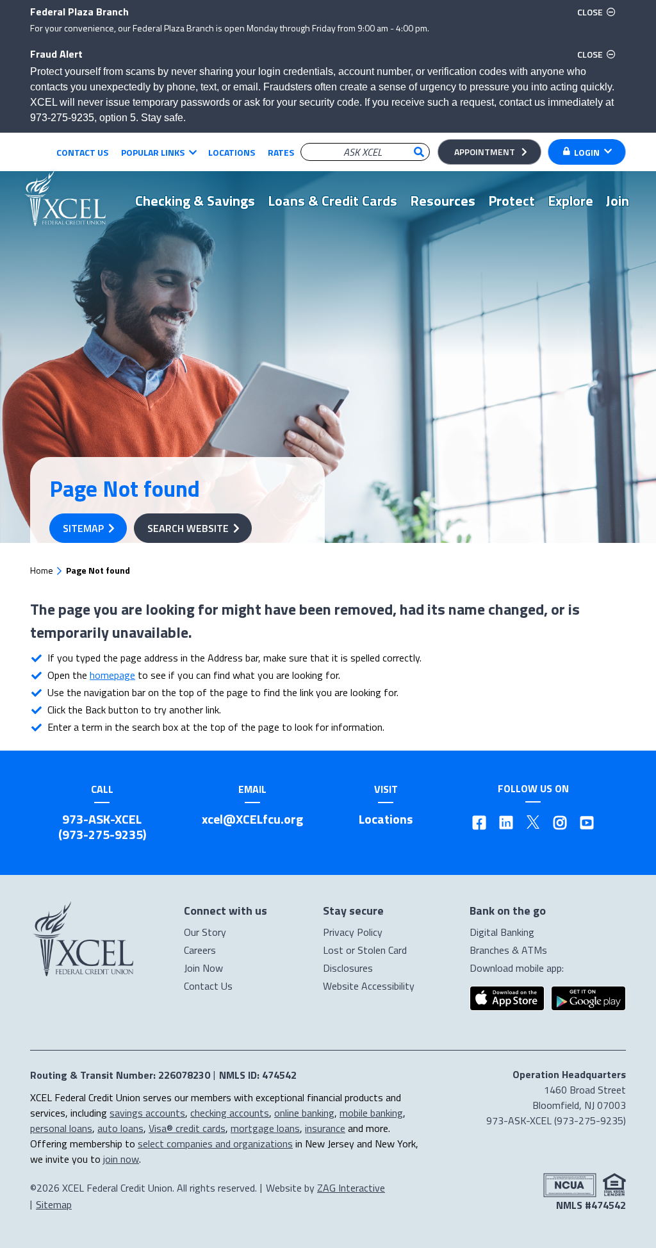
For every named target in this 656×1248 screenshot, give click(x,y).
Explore (570, 201)
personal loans (61, 1128)
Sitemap (83, 528)
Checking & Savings (195, 201)
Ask (419, 152)
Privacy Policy (352, 932)
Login (587, 152)
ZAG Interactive (351, 1187)
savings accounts (147, 1112)
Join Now (203, 968)
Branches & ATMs (508, 950)
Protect (511, 201)
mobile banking (371, 1112)
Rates (281, 152)
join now (121, 1159)
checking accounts (229, 1112)
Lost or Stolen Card (365, 950)
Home (41, 570)
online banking (304, 1112)
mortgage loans (265, 1128)
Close (598, 11)
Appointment (484, 151)
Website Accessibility (368, 986)
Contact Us (82, 152)
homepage (112, 675)
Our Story (205, 932)
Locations (231, 152)
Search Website (188, 528)
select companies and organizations (215, 1143)
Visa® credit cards (187, 1128)
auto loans (120, 1128)
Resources (442, 201)
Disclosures (348, 968)
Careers (200, 950)
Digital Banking (502, 932)
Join (617, 201)
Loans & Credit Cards (332, 201)
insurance (325, 1128)
